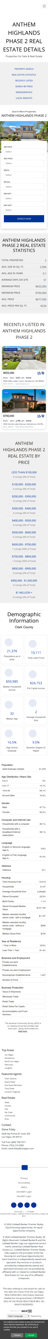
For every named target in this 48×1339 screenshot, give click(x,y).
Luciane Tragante (12, 1092)
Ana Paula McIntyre (13, 1085)
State (7, 1102)
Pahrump (9, 1064)
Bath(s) (7, 182)
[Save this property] (43, 349)
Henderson (10, 1058)
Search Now (24, 218)
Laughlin (8, 1068)
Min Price (8, 147)
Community (10, 1115)
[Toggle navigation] (44, 6)
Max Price (8, 158)
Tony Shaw (9, 1088)
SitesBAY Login (24, 1196)
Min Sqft (7, 193)
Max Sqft (8, 205)
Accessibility (24, 1182)
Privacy (24, 1178)
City (6, 1109)
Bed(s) (6, 170)
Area (7, 1119)
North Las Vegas (12, 1061)
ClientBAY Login (24, 1191)
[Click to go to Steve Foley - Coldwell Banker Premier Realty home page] (9, 5)
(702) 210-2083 (16, 1145)
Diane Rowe (10, 1082)
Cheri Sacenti (11, 1078)
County (8, 1105)
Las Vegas (9, 1054)
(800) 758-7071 (18, 1142)
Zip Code (9, 1112)
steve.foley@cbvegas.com (21, 1148)
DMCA (24, 1187)
